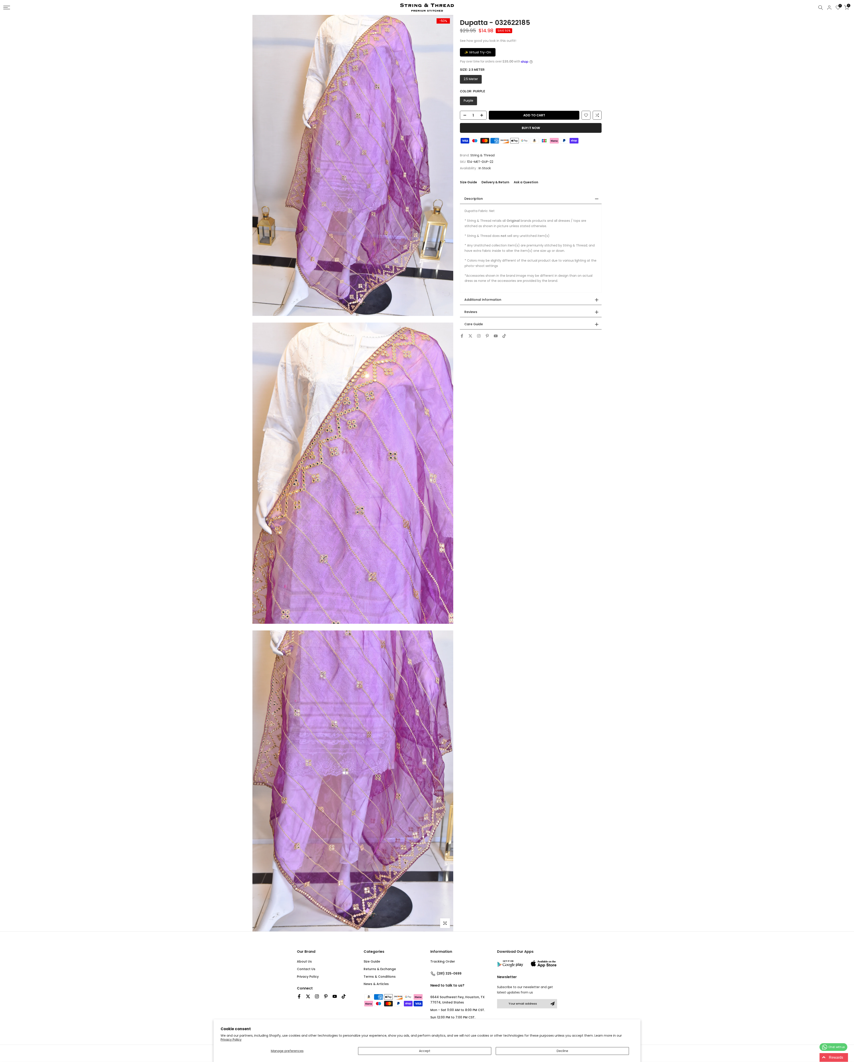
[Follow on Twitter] (470, 336)
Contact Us (306, 969)
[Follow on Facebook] (462, 336)
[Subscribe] (552, 1003)
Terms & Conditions (380, 976)
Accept (424, 1051)
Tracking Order (442, 961)
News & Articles (376, 984)
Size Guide (468, 182)
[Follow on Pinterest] (487, 336)
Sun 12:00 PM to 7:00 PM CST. (452, 1017)
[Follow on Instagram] (479, 336)
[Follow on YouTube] (496, 336)
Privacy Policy (231, 1039)
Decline (562, 1051)
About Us (304, 961)
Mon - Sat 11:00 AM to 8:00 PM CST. (457, 1010)
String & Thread (482, 155)
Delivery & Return (495, 182)
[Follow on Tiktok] (504, 336)
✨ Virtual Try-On (477, 52)
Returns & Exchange (380, 969)
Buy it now (531, 128)
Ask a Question (526, 182)
